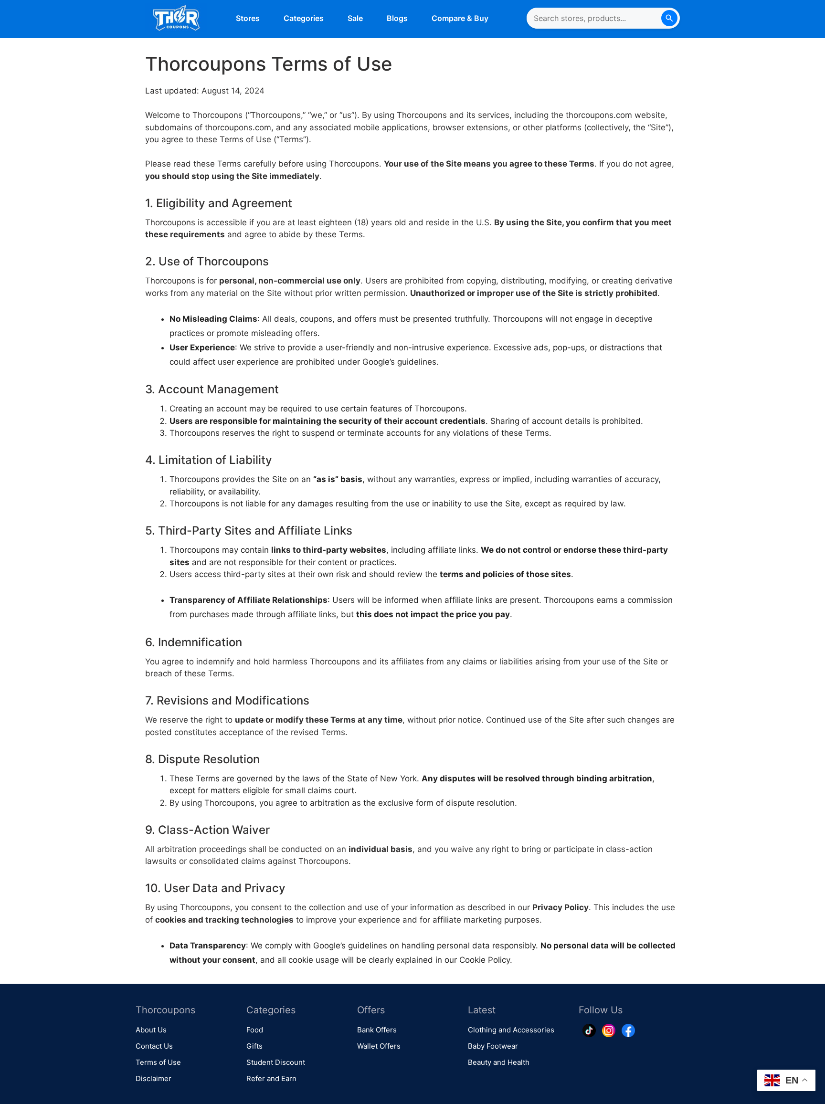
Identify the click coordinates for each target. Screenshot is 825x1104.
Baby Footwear (493, 1046)
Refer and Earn (271, 1078)
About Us (151, 1029)
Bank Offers (377, 1029)
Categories (304, 18)
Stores (248, 18)
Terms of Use (158, 1062)
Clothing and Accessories (511, 1029)
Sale (355, 18)
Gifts (254, 1046)
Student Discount (275, 1062)
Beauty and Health (498, 1062)
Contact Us (154, 1046)
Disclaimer (153, 1078)
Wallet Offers (379, 1046)
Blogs (397, 18)
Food (254, 1029)
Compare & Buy (460, 18)
